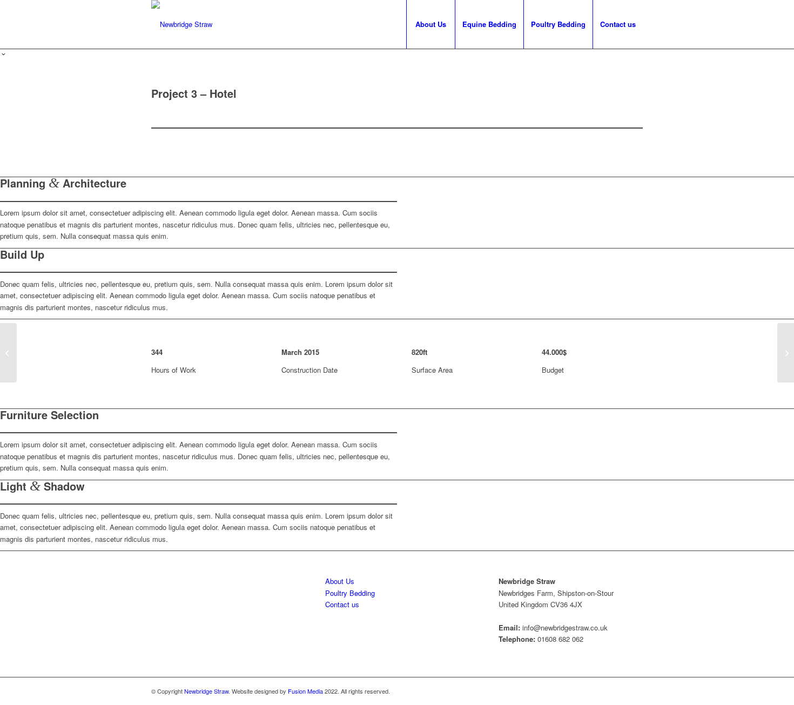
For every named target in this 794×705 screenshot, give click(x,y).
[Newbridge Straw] (181, 24)
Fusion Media (305, 691)
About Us (339, 581)
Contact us (342, 604)
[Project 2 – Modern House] (8, 352)
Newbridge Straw (206, 691)
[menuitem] (430, 24)
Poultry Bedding (350, 593)
